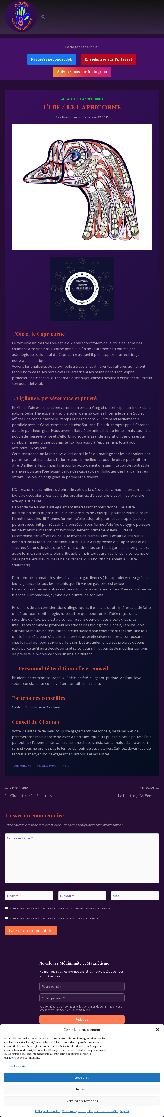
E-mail (67, 896)
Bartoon (69, 117)
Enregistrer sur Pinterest (108, 59)
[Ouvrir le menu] (155, 17)
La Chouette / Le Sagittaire (29, 792)
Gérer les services (17, 1066)
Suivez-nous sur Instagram (82, 71)
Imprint (124, 1111)
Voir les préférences (82, 1101)
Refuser (82, 1089)
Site (116, 896)
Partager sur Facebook (51, 59)
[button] (157, 1030)
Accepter (82, 1077)
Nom (12, 896)
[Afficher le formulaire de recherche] (43, 17)
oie (66, 766)
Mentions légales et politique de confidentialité (90, 1111)
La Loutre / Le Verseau (138, 792)
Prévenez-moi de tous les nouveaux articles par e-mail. (55, 918)
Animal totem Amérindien (82, 99)
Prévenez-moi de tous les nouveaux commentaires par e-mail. (61, 908)
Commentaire (20, 838)
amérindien (22, 766)
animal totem (47, 766)
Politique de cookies (47, 1111)
